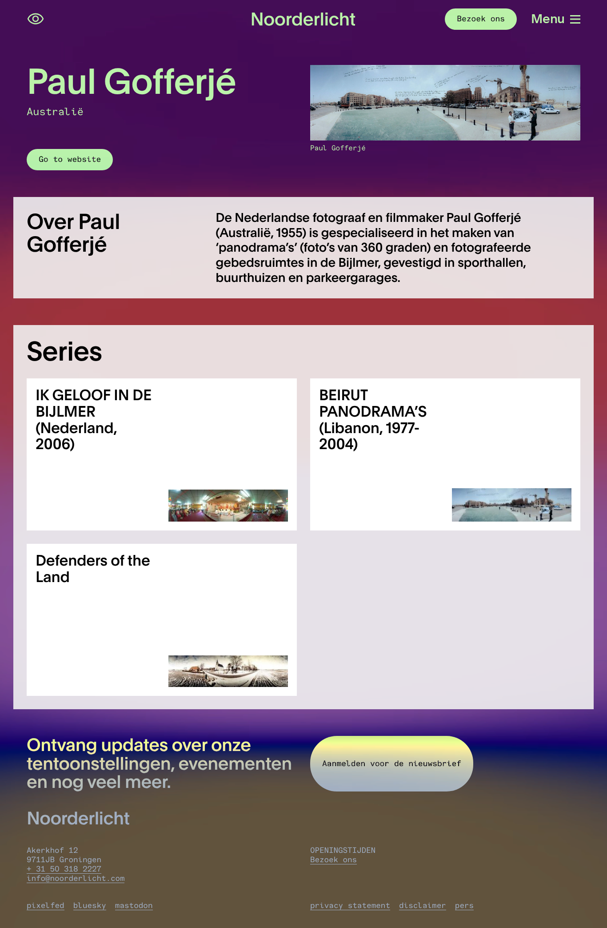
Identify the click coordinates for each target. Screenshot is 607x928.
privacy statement (350, 905)
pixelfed (45, 905)
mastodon (134, 905)
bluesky (89, 905)
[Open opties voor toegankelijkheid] (35, 19)
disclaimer (422, 905)
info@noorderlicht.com (75, 878)
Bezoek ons (333, 859)
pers (464, 905)
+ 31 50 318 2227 (64, 869)
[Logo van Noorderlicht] (303, 19)
